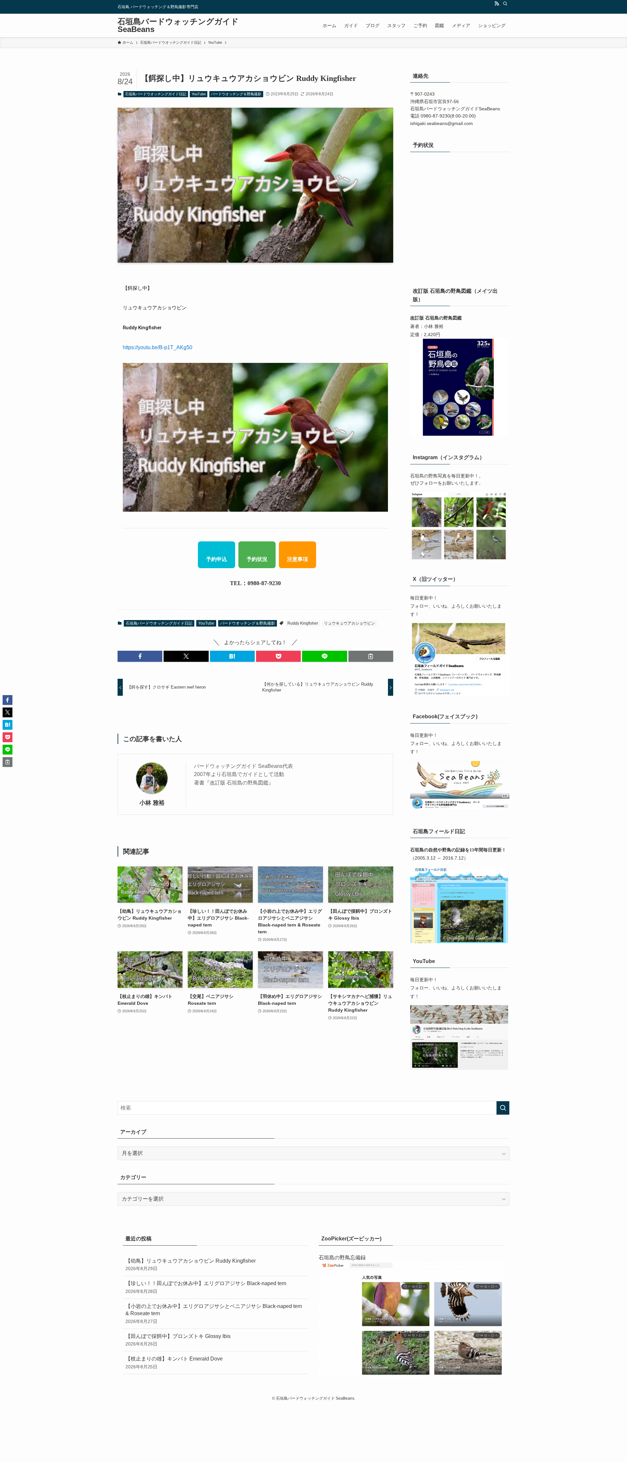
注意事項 (297, 559)
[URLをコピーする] (370, 656)
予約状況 (257, 559)
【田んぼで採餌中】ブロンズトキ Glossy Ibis (178, 1339)
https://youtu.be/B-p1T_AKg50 (157, 347)
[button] (140, 656)
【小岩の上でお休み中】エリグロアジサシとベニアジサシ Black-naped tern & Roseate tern (213, 1313)
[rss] (496, 3)
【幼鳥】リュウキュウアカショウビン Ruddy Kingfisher (190, 1264)
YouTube (199, 94)
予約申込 (216, 559)
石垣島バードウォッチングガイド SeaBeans (178, 25)
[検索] (505, 3)
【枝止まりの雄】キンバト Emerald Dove (174, 1362)
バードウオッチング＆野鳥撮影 (236, 94)
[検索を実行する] (502, 1108)
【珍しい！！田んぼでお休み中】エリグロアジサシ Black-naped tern (205, 1287)
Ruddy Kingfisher (302, 623)
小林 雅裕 (152, 803)
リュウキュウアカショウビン (349, 623)
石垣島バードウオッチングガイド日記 (155, 94)
